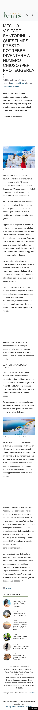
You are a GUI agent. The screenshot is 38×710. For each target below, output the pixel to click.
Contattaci (31, 693)
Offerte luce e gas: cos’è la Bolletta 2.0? (20, 614)
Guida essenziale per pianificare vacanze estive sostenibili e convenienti (20, 603)
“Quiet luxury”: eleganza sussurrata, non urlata (21, 647)
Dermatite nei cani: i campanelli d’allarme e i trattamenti (20, 657)
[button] (27, 15)
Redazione (28, 707)
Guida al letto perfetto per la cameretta (20, 637)
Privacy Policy (10, 707)
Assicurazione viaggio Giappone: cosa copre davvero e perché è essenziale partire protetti (20, 626)
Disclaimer (20, 707)
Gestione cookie (33, 708)
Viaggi (8, 588)
